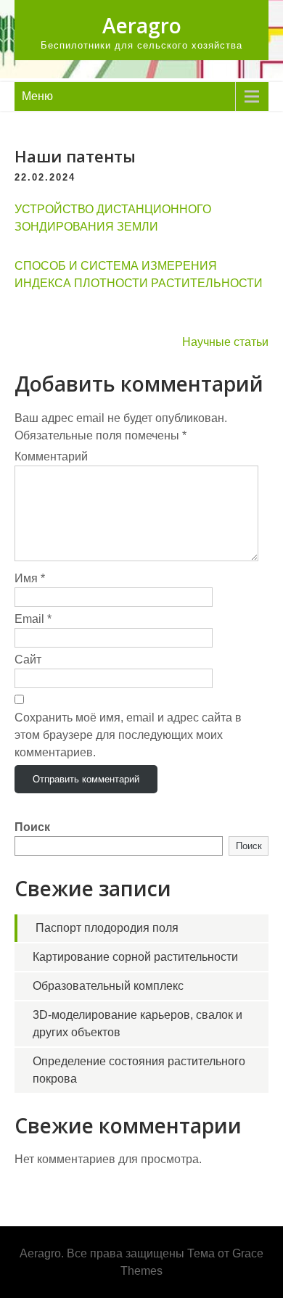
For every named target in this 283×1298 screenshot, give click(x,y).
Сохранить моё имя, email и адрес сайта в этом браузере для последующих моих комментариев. (128, 734)
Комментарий (51, 456)
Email (33, 619)
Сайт (28, 659)
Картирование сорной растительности (135, 957)
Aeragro (141, 25)
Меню (37, 96)
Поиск (32, 827)
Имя (30, 578)
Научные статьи (225, 342)
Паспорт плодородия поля (107, 928)
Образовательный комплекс (108, 986)
